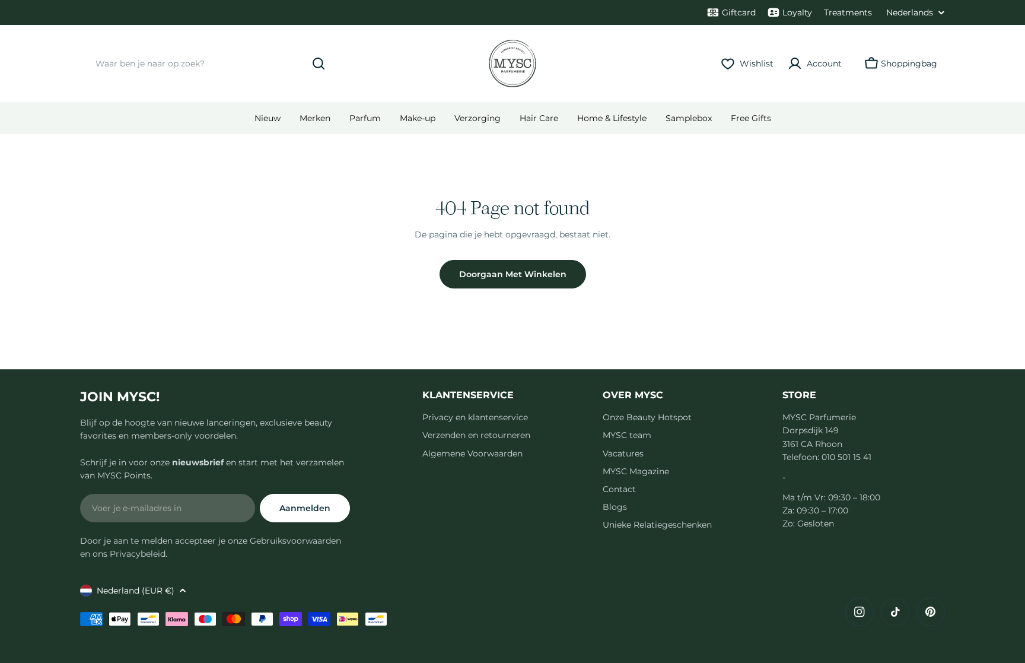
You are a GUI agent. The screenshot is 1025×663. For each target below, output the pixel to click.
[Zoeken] (318, 63)
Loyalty (797, 12)
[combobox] (207, 63)
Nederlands (909, 12)
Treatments (848, 12)
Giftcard (739, 12)
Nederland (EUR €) (135, 590)
